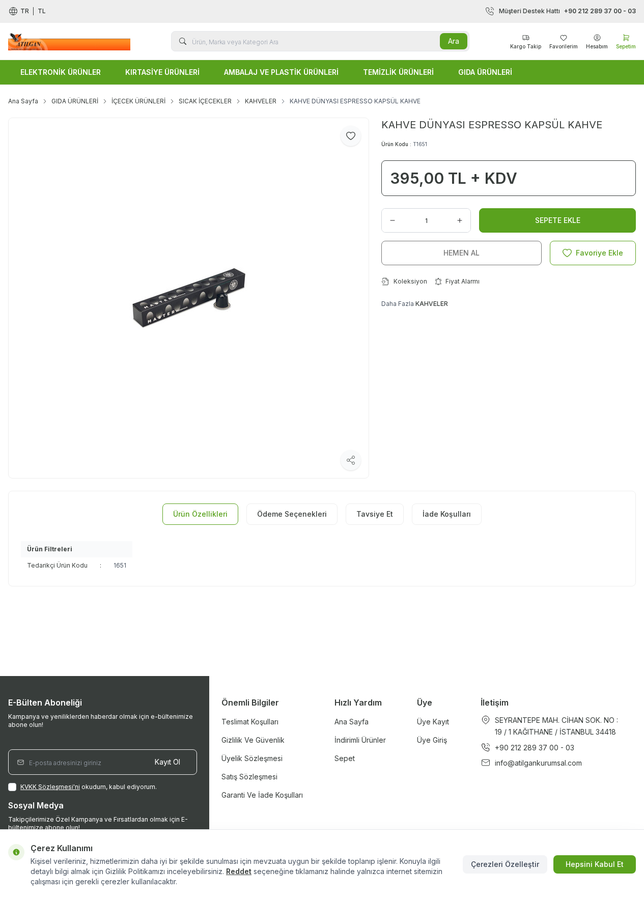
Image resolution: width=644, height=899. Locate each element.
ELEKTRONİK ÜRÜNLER (60, 72)
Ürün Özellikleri (200, 514)
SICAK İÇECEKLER (205, 101)
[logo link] (69, 41)
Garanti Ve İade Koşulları (262, 795)
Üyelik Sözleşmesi (252, 758)
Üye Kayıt (433, 721)
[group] (189, 298)
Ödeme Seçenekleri (292, 514)
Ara (453, 41)
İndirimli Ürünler (360, 740)
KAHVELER (260, 101)
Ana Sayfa (23, 101)
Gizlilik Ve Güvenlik (253, 740)
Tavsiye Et (374, 514)
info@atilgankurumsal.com (538, 762)
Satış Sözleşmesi (249, 776)
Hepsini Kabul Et (595, 864)
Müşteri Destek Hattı (567, 11)
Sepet (344, 758)
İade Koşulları (447, 514)
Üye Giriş (432, 740)
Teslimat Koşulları (249, 721)
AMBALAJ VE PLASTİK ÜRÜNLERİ (281, 72)
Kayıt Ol (167, 761)
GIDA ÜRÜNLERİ (485, 72)
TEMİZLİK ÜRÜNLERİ (398, 72)
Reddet (238, 871)
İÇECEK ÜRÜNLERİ (138, 101)
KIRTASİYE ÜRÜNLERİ (162, 72)
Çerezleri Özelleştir (505, 864)
